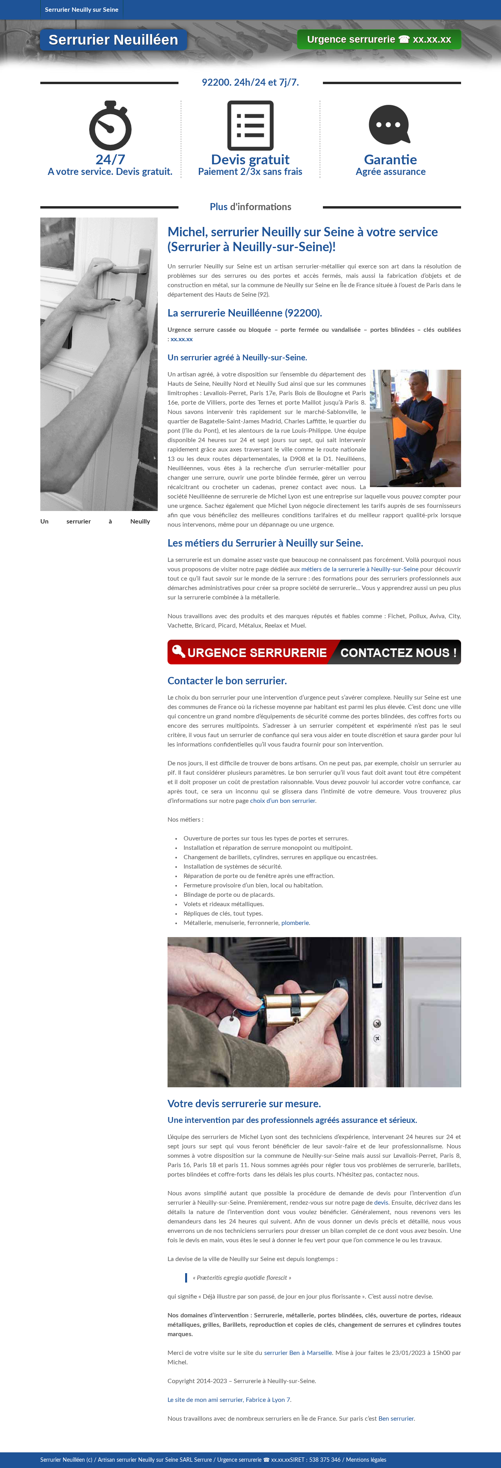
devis (381, 1203)
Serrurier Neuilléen (113, 40)
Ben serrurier (396, 1419)
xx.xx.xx (182, 339)
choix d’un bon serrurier (282, 801)
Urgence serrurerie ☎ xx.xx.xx (379, 39)
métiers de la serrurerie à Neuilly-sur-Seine (359, 569)
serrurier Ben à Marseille (298, 1353)
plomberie (295, 923)
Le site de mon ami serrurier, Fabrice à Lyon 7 (229, 1400)
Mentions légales (366, 1460)
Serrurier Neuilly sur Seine (82, 10)
